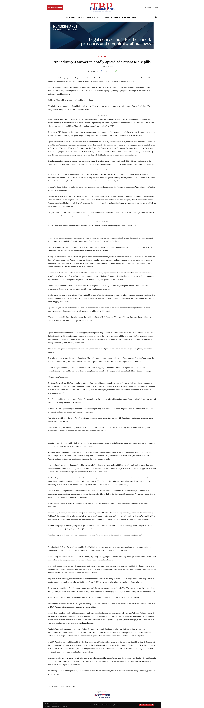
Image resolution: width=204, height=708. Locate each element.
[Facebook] (101, 71)
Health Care (102, 57)
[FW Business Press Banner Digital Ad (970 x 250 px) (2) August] (102, 35)
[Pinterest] (111, 71)
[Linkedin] (146, 705)
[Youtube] (152, 705)
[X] (106, 71)
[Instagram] (143, 705)
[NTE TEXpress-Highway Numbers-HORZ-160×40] (102, 695)
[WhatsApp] (116, 71)
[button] (155, 17)
